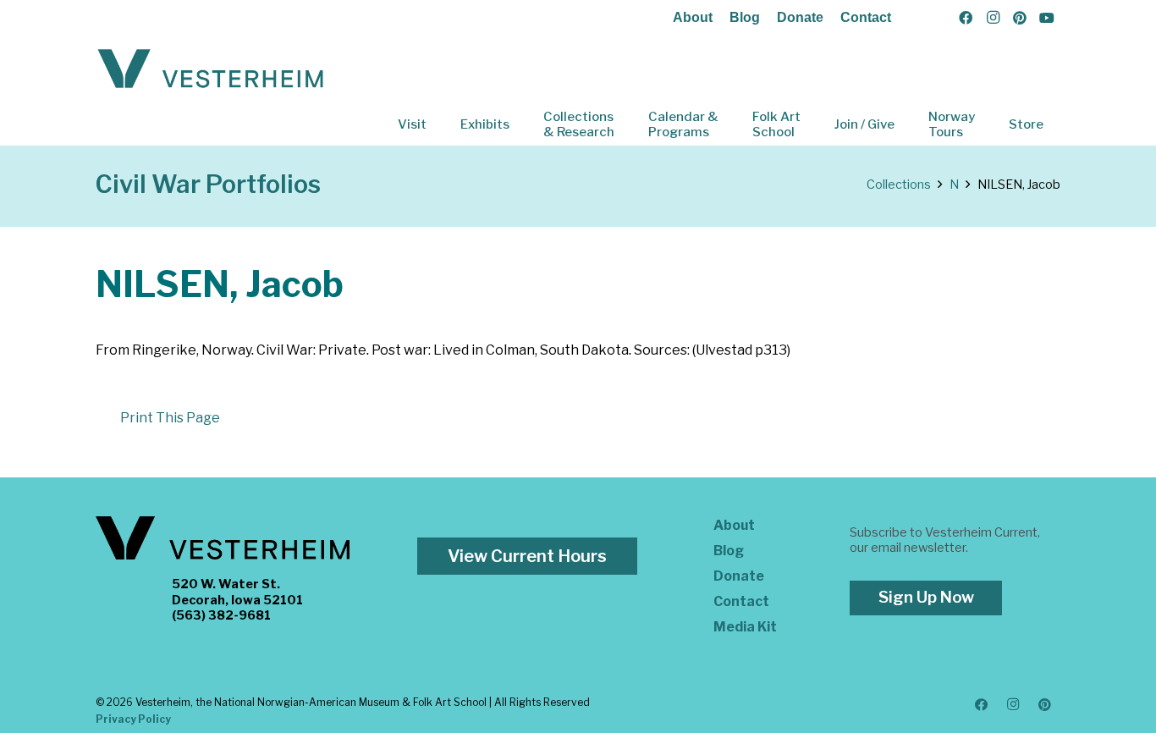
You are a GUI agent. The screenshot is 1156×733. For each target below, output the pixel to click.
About (693, 17)
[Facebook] (965, 17)
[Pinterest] (1019, 17)
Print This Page (170, 418)
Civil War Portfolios (208, 184)
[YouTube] (1046, 17)
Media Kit (745, 627)
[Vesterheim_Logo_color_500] (211, 69)
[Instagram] (992, 17)
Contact (865, 17)
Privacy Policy (133, 719)
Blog (744, 17)
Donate (800, 17)
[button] (438, 124)
